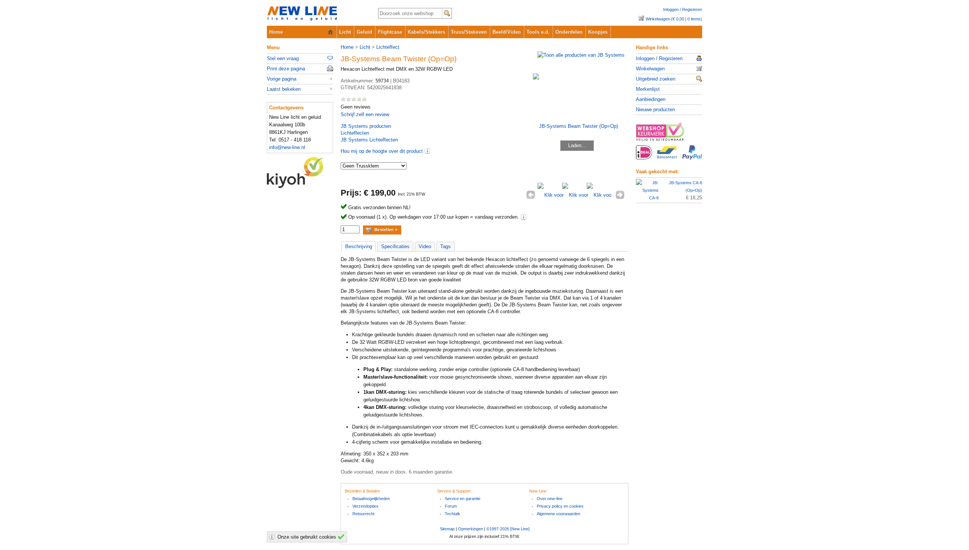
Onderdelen (569, 32)
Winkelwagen (650, 68)
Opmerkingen (470, 529)
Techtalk (452, 513)
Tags (445, 246)
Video (425, 246)
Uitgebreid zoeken (655, 79)
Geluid (364, 32)
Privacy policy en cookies (560, 506)
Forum (451, 506)
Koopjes (598, 32)
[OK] (342, 536)
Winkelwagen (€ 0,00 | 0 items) (674, 19)
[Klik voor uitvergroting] (549, 195)
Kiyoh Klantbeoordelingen (300, 172)
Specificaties (395, 246)
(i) (427, 151)
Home (276, 32)
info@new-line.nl (287, 147)
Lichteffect (387, 47)
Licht (345, 32)
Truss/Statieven (469, 32)
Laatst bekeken (284, 89)
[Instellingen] (272, 536)
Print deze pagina (286, 68)
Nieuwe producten (655, 109)
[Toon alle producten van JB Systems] (581, 55)
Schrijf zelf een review (365, 114)
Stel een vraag (283, 58)
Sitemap (447, 529)
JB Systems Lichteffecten (369, 140)
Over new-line (549, 498)
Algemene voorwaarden (558, 513)
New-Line (316, 14)
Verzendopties (365, 506)
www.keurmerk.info (669, 134)
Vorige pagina (281, 79)
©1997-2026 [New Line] (508, 529)
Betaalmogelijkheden (371, 498)
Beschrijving (358, 246)
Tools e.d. (538, 32)
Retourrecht (363, 513)
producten (366, 126)
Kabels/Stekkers (426, 32)
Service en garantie (462, 498)
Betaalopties (669, 156)
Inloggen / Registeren (682, 9)
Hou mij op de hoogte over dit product (382, 151)
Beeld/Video (506, 32)
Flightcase (390, 32)
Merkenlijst (648, 89)
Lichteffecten (355, 133)
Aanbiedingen (650, 99)
